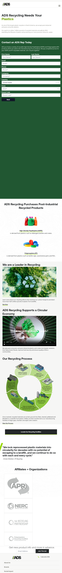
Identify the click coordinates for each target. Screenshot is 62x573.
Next (8, 99)
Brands (6, 567)
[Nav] (59, 6)
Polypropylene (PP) (31, 253)
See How (5, 304)
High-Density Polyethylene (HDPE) (31, 231)
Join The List (42, 551)
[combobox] (31, 82)
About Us (7, 563)
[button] (56, 82)
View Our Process (8, 423)
